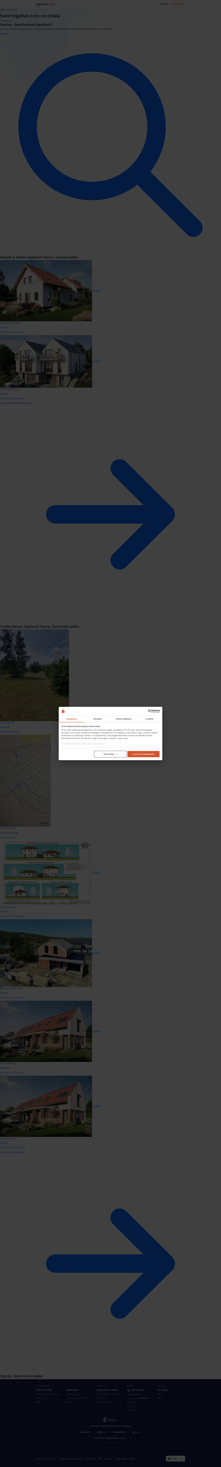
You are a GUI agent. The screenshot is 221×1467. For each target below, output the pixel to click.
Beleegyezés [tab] (72, 719)
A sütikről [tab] (149, 719)
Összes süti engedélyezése (143, 754)
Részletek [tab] (98, 719)
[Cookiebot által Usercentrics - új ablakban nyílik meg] (150, 711)
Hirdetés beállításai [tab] (123, 719)
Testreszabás (109, 754)
